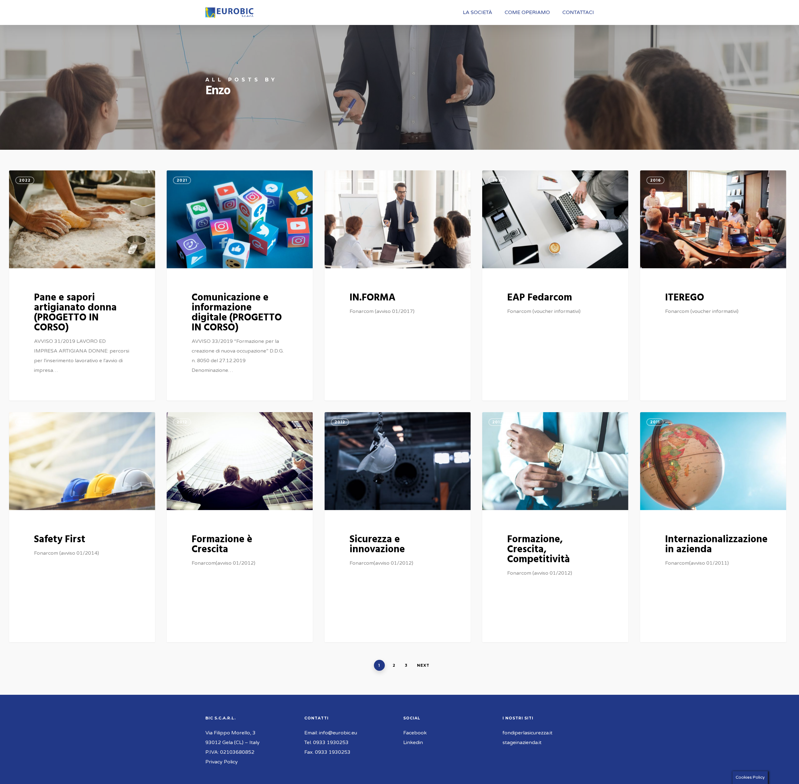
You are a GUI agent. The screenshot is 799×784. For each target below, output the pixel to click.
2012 (182, 422)
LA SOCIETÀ (477, 12)
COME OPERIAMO (527, 12)
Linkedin (413, 742)
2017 (340, 180)
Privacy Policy (221, 762)
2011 (655, 422)
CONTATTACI (578, 12)
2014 (24, 422)
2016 (497, 180)
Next (423, 665)
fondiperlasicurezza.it (527, 733)
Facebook (415, 733)
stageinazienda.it (522, 742)
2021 (182, 180)
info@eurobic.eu (338, 733)
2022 (25, 180)
